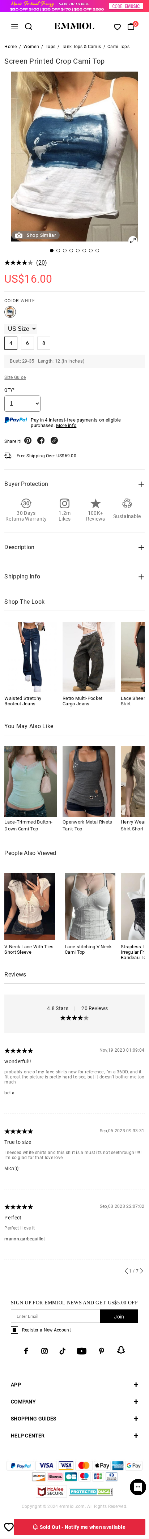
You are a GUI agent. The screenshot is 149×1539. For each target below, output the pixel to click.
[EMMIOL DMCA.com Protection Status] (91, 1495)
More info (66, 425)
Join (119, 1317)
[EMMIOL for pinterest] (101, 1351)
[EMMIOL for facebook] (26, 1351)
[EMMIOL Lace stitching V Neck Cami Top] (90, 906)
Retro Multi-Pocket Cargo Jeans (82, 701)
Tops (50, 46)
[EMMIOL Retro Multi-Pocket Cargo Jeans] (89, 657)
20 (41, 262)
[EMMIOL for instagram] (44, 1351)
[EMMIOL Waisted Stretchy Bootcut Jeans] (30, 657)
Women (31, 46)
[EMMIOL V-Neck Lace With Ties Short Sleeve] (29, 906)
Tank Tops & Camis (81, 46)
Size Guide (15, 377)
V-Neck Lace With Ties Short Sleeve (29, 949)
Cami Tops (118, 46)
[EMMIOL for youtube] (81, 1351)
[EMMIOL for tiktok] (62, 1351)
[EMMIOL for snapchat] (121, 1350)
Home (10, 46)
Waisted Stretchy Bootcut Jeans (22, 701)
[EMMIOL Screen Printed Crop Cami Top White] (10, 315)
